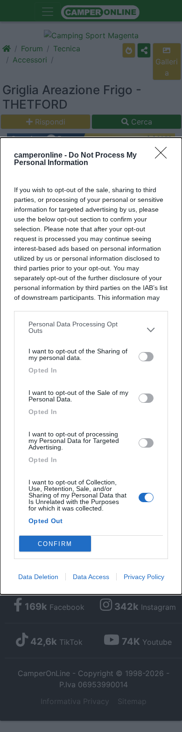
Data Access (91, 576)
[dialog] (91, 366)
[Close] (164, 156)
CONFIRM (55, 543)
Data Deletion (38, 576)
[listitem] (91, 329)
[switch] (146, 356)
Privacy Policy (144, 576)
